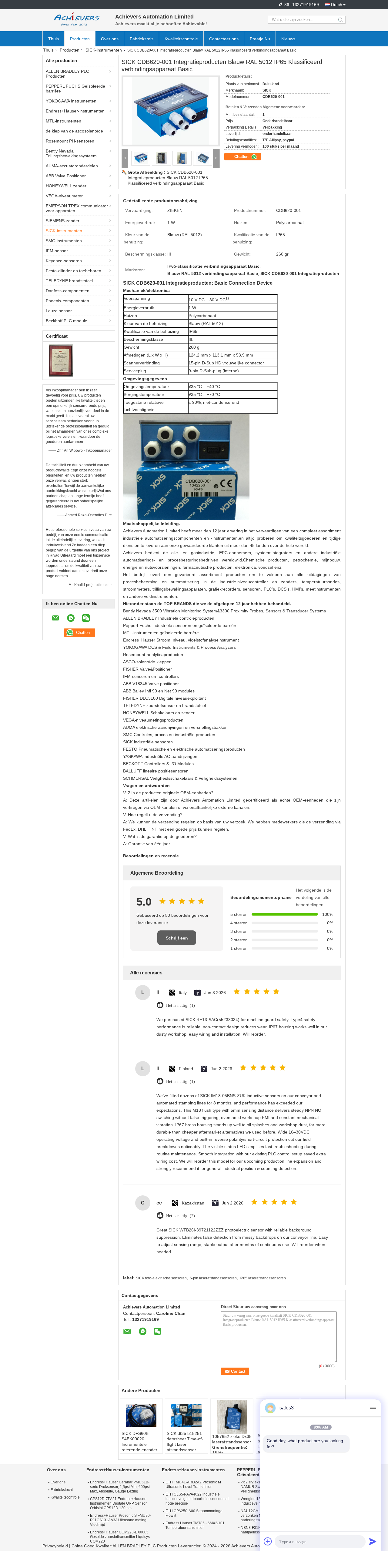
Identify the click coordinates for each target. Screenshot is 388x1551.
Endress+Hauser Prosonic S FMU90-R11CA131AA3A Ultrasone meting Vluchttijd (120, 1520)
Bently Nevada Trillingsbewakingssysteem (71, 153)
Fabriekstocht (62, 1490)
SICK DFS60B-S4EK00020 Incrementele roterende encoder (139, 1441)
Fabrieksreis (141, 38)
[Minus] (372, 1408)
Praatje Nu (260, 38)
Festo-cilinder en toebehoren (73, 270)
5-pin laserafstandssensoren (213, 1278)
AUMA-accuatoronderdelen (72, 165)
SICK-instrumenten (103, 50)
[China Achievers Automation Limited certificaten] (61, 359)
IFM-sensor (57, 250)
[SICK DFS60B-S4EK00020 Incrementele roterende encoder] (141, 1415)
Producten (80, 38)
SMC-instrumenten (64, 240)
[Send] (373, 1541)
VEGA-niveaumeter (64, 195)
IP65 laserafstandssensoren (263, 1278)
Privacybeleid (55, 1545)
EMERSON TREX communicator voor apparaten (77, 208)
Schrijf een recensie (177, 940)
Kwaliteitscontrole (181, 38)
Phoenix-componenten (67, 300)
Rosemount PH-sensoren (70, 141)
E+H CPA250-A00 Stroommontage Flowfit (194, 1513)
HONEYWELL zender (66, 185)
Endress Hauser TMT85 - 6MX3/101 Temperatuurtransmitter (195, 1525)
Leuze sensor (59, 310)
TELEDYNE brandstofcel (69, 280)
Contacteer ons (224, 38)
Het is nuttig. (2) (180, 1216)
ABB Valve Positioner (66, 175)
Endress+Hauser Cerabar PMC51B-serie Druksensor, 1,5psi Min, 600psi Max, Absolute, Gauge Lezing (120, 1486)
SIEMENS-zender (62, 220)
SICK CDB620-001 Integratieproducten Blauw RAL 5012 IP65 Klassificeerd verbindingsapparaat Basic (168, 178)
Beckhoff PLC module (66, 320)
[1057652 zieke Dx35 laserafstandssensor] (232, 1417)
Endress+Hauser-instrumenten (75, 111)
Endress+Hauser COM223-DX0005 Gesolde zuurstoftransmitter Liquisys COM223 (120, 1536)
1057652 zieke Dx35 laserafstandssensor (232, 1439)
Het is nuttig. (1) (180, 1005)
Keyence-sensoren (64, 260)
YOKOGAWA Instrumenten (71, 101)
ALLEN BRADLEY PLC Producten (67, 74)
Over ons (110, 38)
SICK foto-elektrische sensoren (161, 1278)
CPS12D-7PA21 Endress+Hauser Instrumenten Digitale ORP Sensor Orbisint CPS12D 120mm (118, 1503)
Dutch (336, 4)
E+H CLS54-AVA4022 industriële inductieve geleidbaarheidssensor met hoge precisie (197, 1499)
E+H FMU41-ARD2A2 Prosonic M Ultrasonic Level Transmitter (193, 1484)
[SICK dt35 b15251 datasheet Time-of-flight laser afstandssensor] (186, 1415)
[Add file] (268, 1541)
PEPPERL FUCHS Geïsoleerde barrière (75, 88)
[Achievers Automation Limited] (75, 20)
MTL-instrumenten (63, 121)
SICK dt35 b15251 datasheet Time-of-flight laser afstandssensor (185, 1441)
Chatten (242, 156)
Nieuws (288, 38)
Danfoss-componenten (67, 290)
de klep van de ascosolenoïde (74, 131)
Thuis (53, 38)
